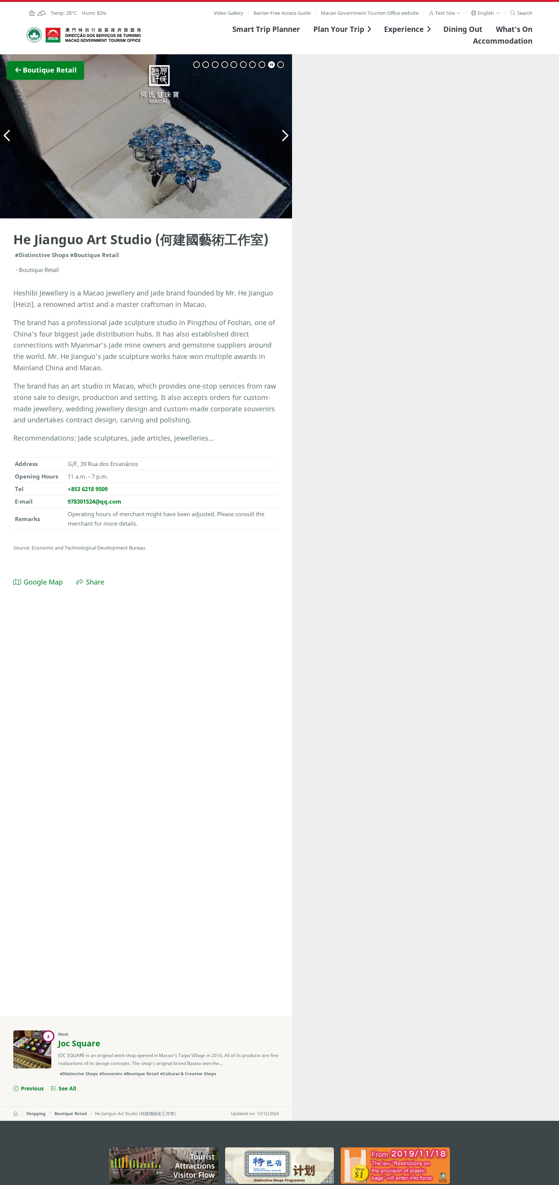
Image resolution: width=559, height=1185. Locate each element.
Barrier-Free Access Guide (282, 12)
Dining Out (462, 29)
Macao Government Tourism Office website (370, 12)
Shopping (36, 1113)
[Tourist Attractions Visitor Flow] (163, 1165)
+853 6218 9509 (88, 489)
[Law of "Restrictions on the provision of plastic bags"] (395, 1165)
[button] (445, 12)
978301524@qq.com (94, 501)
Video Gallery (228, 12)
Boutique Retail (70, 1113)
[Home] (15, 1113)
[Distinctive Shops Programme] (279, 1165)
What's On (514, 29)
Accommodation (502, 41)
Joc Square (79, 1043)
